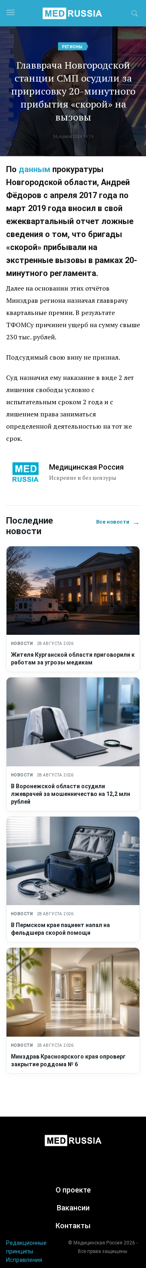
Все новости (118, 522)
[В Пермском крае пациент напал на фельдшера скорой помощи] (73, 861)
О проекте (73, 1190)
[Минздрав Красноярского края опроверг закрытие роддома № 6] (73, 992)
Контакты (73, 1225)
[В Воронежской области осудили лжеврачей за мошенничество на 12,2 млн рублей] (73, 721)
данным (34, 169)
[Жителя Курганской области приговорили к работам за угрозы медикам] (73, 590)
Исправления (24, 1260)
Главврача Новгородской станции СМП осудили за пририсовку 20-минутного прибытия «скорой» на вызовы (73, 90)
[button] (134, 14)
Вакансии (73, 1207)
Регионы (72, 47)
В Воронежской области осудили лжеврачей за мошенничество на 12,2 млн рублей (70, 794)
